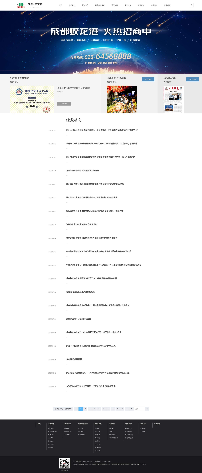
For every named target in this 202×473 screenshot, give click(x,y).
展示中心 (97, 438)
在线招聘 (142, 431)
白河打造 (97, 435)
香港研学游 (128, 428)
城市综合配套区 (113, 438)
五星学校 (97, 441)
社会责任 (50, 441)
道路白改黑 (98, 447)
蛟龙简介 (50, 428)
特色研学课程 (129, 435)
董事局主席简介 (52, 431)
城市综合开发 (100, 5)
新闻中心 (85, 5)
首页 (60, 5)
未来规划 (128, 5)
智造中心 (111, 428)
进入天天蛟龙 (192, 79)
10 (122, 409)
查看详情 (64, 103)
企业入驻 (142, 428)
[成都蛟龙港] (29, 5)
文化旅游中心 (82, 435)
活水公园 (97, 431)
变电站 (97, 428)
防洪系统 (97, 450)
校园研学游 (128, 431)
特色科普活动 (129, 438)
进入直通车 (148, 79)
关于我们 (72, 5)
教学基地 (50, 447)
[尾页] (131, 409)
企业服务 (154, 5)
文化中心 (97, 444)
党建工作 (50, 435)
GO (147, 409)
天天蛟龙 (67, 435)
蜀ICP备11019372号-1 (138, 464)
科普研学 (141, 5)
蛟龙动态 (67, 428)
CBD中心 (80, 431)
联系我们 (167, 5)
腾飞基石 (115, 5)
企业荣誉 (50, 438)
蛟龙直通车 (67, 431)
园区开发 (80, 428)
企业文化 (50, 444)
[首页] (76, 409)
